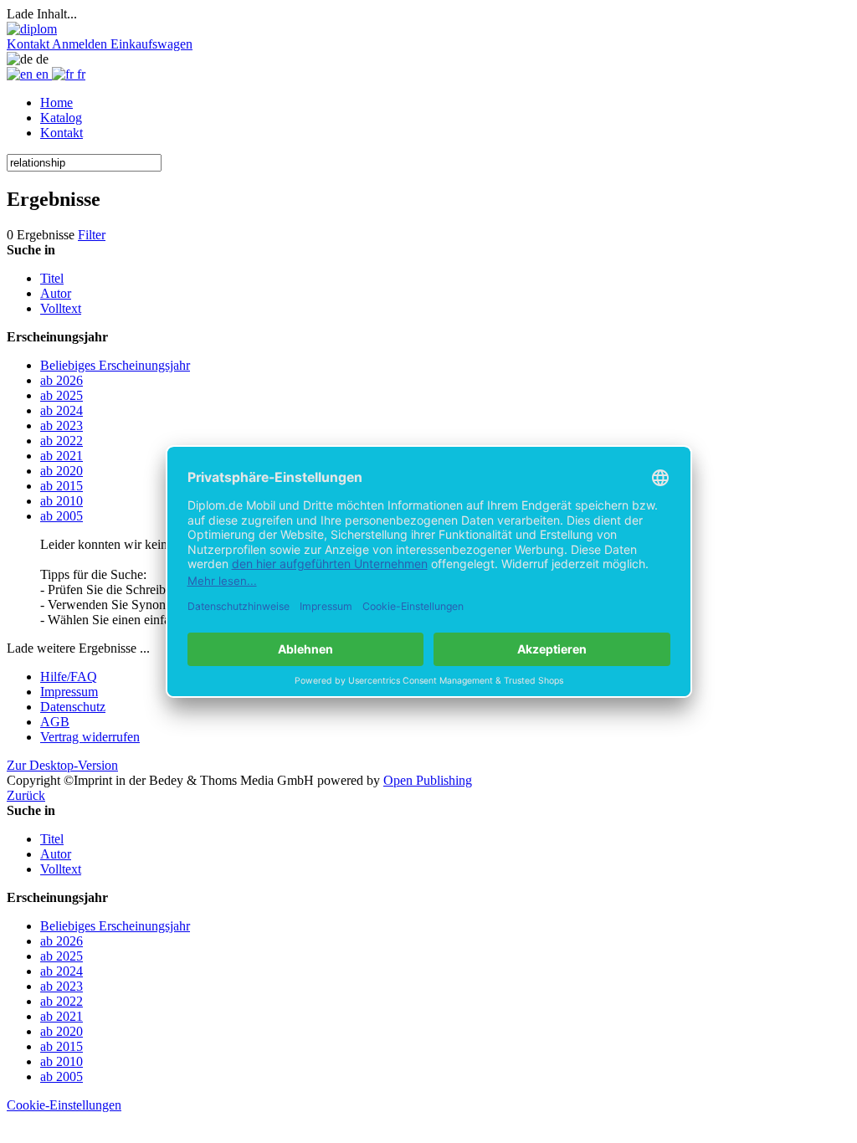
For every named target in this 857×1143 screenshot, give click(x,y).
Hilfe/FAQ (68, 676)
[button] (29, 44)
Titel (52, 278)
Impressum (69, 691)
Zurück (26, 795)
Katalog (61, 117)
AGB (54, 722)
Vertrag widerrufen (90, 737)
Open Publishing (427, 780)
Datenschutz (72, 707)
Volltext (60, 308)
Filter (91, 235)
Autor (55, 293)
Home (56, 102)
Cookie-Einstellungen (64, 1105)
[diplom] (32, 29)
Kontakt (61, 133)
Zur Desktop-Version (62, 765)
